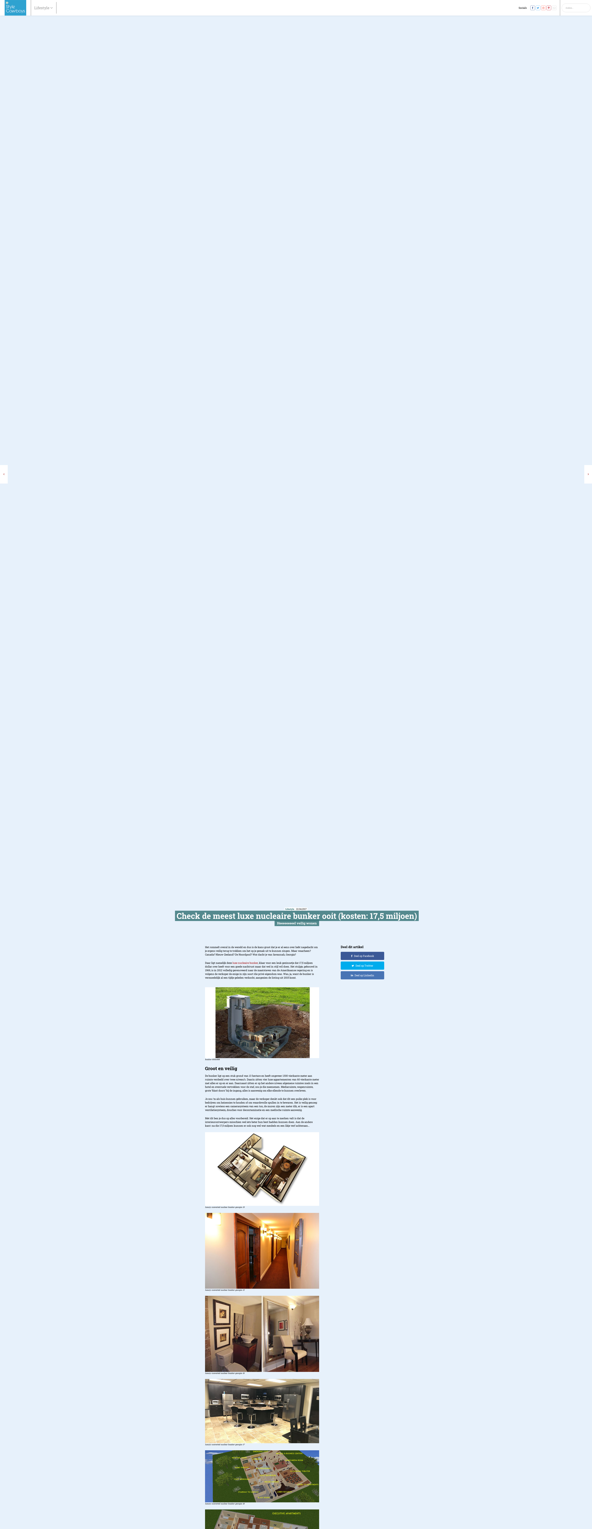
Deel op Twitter (364, 965)
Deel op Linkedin (364, 975)
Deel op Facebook (364, 956)
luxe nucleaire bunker (245, 962)
